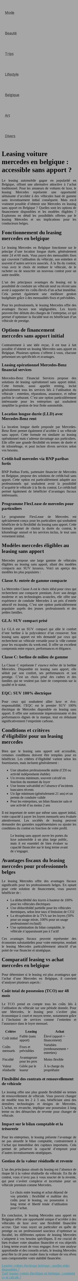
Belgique (12, 94)
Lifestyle (12, 74)
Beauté (11, 33)
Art (7, 115)
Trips (9, 53)
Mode (9, 12)
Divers (10, 136)
